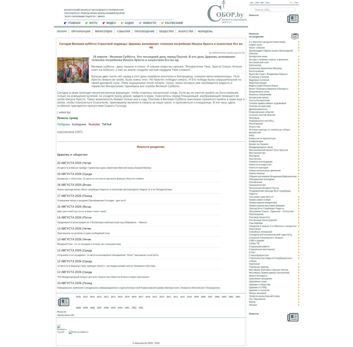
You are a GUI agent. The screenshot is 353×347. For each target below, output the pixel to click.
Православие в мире (260, 199)
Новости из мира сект (260, 164)
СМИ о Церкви (256, 240)
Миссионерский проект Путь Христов (268, 150)
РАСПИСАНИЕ (174, 23)
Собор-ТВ (254, 243)
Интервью (254, 118)
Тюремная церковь (259, 267)
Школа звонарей (257, 293)
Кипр (251, 135)
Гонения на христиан (260, 106)
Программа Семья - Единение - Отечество (271, 211)
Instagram (79, 124)
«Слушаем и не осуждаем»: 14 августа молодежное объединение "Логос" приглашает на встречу (108, 255)
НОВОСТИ (149, 23)
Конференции (256, 141)
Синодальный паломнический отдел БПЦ (270, 234)
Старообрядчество (259, 255)
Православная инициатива (263, 202)
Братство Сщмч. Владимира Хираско (268, 74)
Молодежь (205, 31)
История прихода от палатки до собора (269, 129)
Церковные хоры (258, 281)
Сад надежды (256, 223)
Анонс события (257, 47)
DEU (262, 2)
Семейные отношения (260, 232)
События (123, 31)
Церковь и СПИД (258, 287)
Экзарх (62, 31)
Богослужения (256, 71)
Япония (253, 305)
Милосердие (104, 31)
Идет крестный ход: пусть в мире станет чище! (81, 211)
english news (255, 45)
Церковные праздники (260, 278)
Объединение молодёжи (261, 179)
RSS (291, 2)
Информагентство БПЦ (261, 121)
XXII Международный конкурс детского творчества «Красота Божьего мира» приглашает (103, 277)
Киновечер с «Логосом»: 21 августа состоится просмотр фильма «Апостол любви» (100, 178)
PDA (296, 2)
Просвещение (145, 31)
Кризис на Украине (258, 144)
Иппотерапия (256, 123)
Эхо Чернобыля (257, 299)
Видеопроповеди (257, 83)
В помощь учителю (259, 77)
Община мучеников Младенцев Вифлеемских (273, 176)
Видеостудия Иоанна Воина (263, 85)
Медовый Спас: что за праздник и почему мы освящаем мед (89, 244)
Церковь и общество (72, 154)
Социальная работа (259, 246)
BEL (251, 2)
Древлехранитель (258, 109)
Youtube (94, 124)
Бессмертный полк (259, 62)
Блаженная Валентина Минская (265, 68)
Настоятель (255, 159)
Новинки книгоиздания (260, 161)
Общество (166, 31)
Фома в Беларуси (258, 275)
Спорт (252, 252)
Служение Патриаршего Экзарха (266, 237)
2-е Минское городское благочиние (267, 42)
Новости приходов (258, 167)
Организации (80, 31)
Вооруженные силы (259, 91)
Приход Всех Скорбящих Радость (266, 208)
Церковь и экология (259, 290)
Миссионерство (257, 153)
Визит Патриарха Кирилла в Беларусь (268, 88)
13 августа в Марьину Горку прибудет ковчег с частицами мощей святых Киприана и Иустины (106, 266)
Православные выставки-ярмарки (267, 205)
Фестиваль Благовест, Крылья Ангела (268, 270)
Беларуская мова (258, 56)
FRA (267, 2)
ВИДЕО (111, 23)
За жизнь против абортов (262, 115)
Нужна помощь (257, 173)
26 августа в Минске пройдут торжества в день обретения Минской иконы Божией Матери (104, 168)
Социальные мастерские (262, 249)
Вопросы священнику (260, 94)
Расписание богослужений (263, 220)
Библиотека (255, 65)
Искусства (185, 31)
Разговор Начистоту (259, 217)
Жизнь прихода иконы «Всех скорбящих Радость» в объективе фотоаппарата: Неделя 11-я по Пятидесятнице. (114, 189)
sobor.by (64, 112)
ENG (257, 2)
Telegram (63, 124)
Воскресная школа (258, 97)
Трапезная (254, 264)
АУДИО (129, 23)
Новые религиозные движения (264, 170)
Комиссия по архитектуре (262, 138)
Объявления (255, 182)
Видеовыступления (259, 80)
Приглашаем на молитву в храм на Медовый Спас (83, 233)
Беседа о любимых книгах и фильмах (268, 59)
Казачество (255, 132)
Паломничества (257, 185)
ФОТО (93, 23)
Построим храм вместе (261, 197)
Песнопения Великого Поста (264, 188)
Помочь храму (67, 118)
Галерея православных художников (267, 103)
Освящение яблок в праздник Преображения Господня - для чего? (91, 200)
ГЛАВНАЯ (74, 23)
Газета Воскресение (259, 100)
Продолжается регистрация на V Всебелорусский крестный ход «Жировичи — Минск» (102, 222)
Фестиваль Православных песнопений (269, 272)
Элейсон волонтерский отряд (264, 296)
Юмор (252, 302)
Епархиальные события (261, 112)
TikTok (107, 124)
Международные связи (261, 147)
